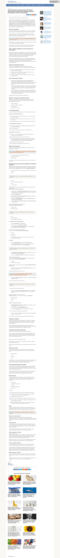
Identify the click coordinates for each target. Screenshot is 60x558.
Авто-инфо (38, 5)
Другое (43, 5)
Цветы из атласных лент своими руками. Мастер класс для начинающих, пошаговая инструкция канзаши (48, 37)
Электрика (33, 5)
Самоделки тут (12, 1)
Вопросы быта (28, 5)
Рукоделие (22, 5)
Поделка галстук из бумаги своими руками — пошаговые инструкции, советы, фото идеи (48, 41)
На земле (10, 5)
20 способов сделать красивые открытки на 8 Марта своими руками (47, 27)
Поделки (18, 5)
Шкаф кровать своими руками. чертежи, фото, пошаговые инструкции (47, 23)
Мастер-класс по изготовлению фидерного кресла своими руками (48, 32)
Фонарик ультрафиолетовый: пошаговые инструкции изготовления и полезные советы (48, 19)
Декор (14, 5)
